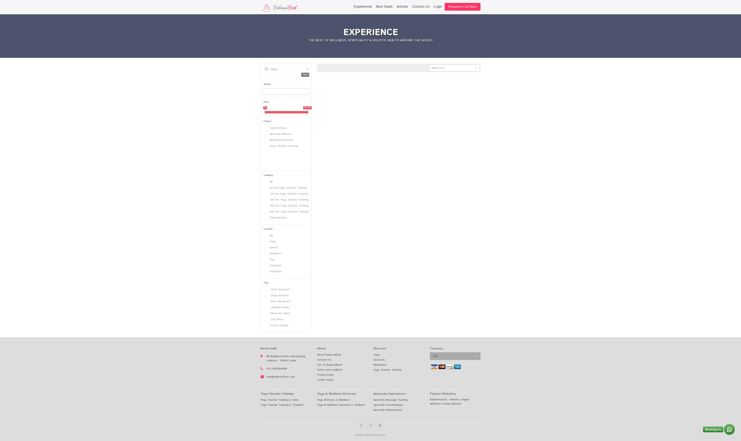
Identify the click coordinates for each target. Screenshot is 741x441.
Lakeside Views (280, 307)
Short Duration (279, 289)
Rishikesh (275, 253)
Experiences (363, 6)
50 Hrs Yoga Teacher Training (288, 188)
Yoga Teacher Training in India (279, 400)
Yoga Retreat (278, 128)
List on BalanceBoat (329, 365)
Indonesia (276, 271)
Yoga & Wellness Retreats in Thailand (341, 405)
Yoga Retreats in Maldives (333, 400)
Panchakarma (278, 218)
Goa (272, 259)
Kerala (274, 248)
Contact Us (421, 6)
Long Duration (279, 295)
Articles (402, 6)
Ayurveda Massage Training (390, 400)
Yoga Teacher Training (284, 146)
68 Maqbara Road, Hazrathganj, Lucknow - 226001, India (286, 358)
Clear (305, 74)
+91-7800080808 (276, 369)
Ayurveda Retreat (281, 134)
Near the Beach (280, 301)
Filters (274, 69)
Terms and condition (330, 370)
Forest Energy (279, 325)
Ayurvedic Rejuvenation (387, 410)
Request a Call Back (462, 6)
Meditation (380, 365)
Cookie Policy (325, 380)
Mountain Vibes (280, 313)
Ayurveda (379, 360)
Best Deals (384, 6)
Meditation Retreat (282, 140)
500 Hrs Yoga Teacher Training (289, 212)
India (273, 242)
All (271, 182)
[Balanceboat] (286, 8)
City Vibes (276, 319)
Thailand (275, 265)
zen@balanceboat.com (280, 377)
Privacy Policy (325, 375)
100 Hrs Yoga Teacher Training (289, 194)
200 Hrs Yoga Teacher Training (289, 200)
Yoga (376, 355)
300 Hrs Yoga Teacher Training (289, 206)
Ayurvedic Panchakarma (388, 405)
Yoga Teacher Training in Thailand (282, 405)
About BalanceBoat (329, 355)
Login (438, 6)
